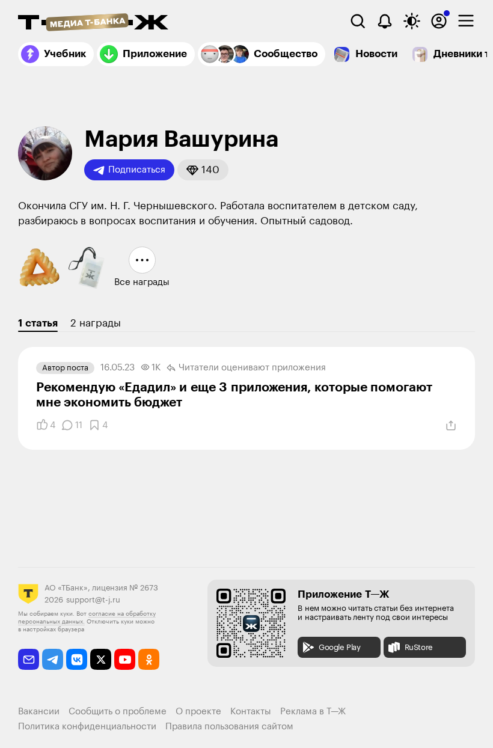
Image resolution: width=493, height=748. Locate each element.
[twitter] (100, 659)
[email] (28, 659)
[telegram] (52, 659)
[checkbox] (466, 21)
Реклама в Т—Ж (313, 711)
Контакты (250, 711)
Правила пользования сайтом (229, 726)
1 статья (38, 323)
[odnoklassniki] (148, 659)
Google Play (340, 647)
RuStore (419, 647)
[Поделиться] (451, 426)
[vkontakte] (76, 659)
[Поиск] (358, 21)
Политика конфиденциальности (87, 726)
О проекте (198, 711)
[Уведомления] (385, 21)
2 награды (95, 323)
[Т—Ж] (93, 23)
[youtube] (124, 659)
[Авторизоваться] (439, 21)
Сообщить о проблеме (118, 711)
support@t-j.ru (93, 600)
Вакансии (39, 711)
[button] (202, 169)
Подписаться (136, 169)
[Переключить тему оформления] (412, 21)
